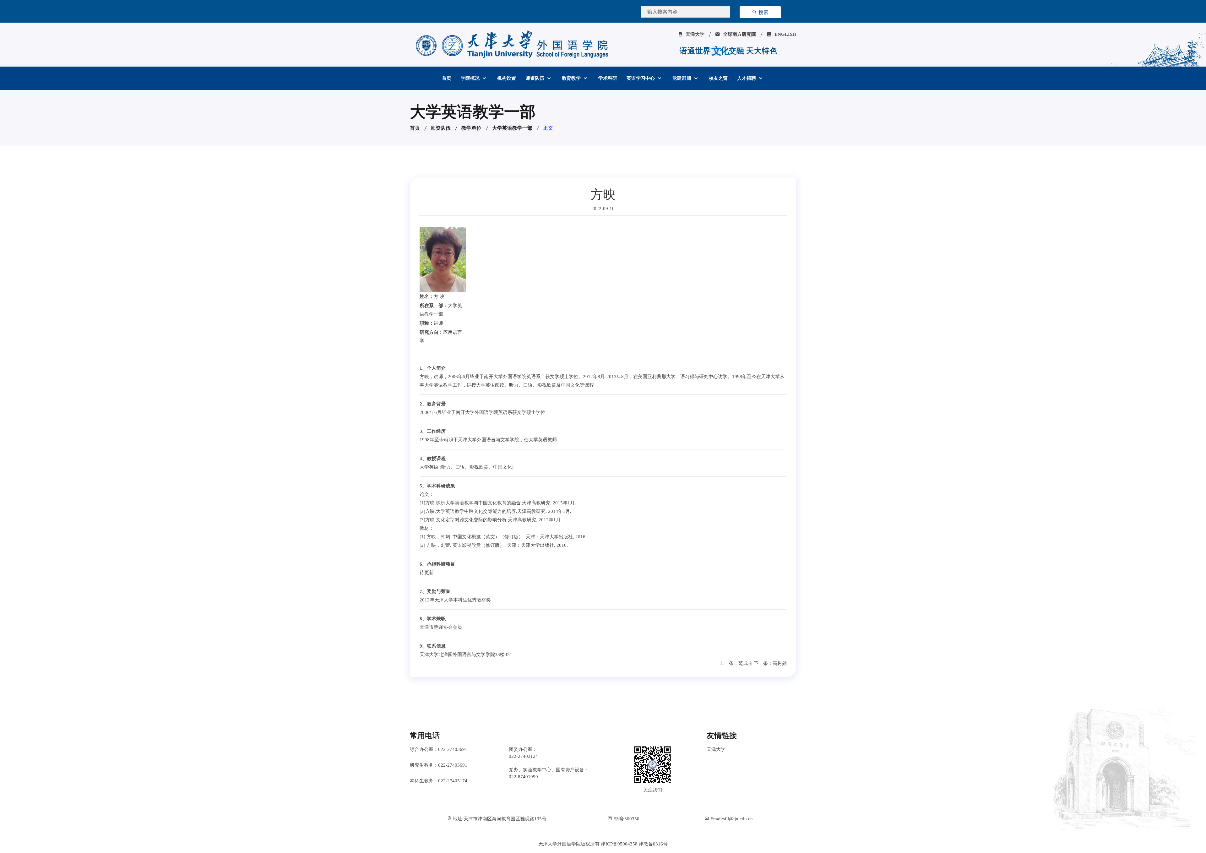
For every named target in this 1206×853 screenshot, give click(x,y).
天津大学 (694, 34)
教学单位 (471, 128)
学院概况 (471, 78)
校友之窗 (718, 78)
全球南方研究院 (739, 34)
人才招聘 (747, 78)
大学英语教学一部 (512, 128)
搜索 (763, 12)
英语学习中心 (641, 78)
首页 (446, 78)
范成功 (745, 663)
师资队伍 (535, 78)
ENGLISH (784, 34)
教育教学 (572, 78)
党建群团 (682, 78)
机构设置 (506, 78)
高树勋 (780, 663)
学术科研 (607, 78)
